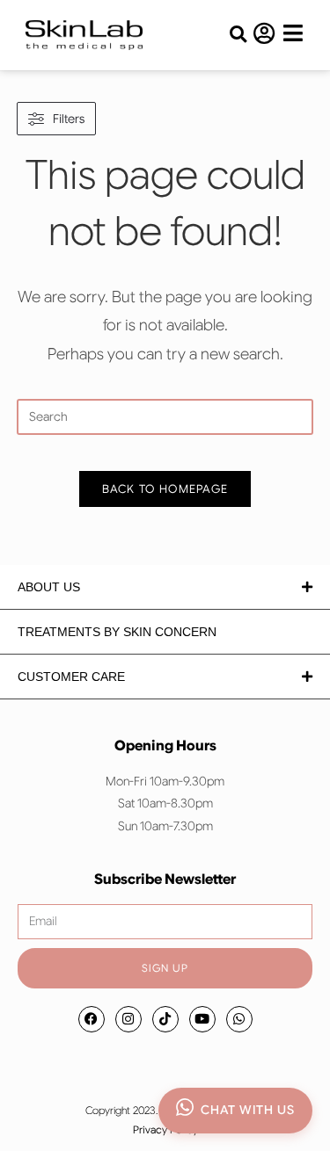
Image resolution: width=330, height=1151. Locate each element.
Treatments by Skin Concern (117, 632)
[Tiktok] (165, 1019)
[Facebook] (91, 1019)
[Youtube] (202, 1019)
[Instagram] (128, 1019)
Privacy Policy (165, 1129)
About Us (49, 587)
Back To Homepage (165, 488)
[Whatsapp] (239, 1019)
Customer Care (71, 677)
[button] (238, 34)
